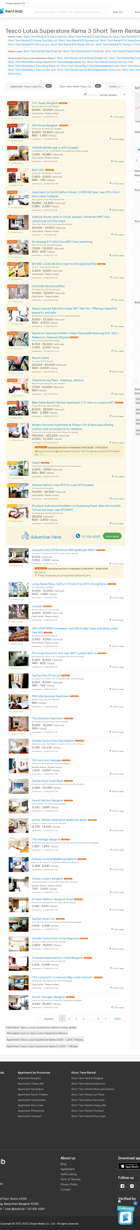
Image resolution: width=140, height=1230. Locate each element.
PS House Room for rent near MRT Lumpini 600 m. (64, 653)
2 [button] (69, 1018)
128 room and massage (46, 760)
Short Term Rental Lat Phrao (87, 1094)
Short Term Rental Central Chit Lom (107, 61)
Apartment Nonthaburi (31, 1088)
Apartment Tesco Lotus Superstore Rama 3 (32, 86)
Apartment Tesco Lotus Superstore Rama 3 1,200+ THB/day (42, 1046)
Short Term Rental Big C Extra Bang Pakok (31, 65)
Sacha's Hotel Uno (43, 918)
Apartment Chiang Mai (31, 1083)
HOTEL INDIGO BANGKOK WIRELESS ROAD (59, 819)
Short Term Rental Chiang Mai (88, 1105)
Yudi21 (36, 462)
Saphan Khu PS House (46, 675)
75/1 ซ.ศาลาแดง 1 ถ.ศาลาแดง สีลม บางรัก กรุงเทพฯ (62, 977)
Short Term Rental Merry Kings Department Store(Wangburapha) (44, 61)
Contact (65, 1189)
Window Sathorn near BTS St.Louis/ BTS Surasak (63, 484)
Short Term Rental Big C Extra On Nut (29, 69)
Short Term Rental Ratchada (87, 1099)
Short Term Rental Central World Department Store (86, 69)
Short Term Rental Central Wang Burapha (80, 57)
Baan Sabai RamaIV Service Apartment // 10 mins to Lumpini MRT (73, 402)
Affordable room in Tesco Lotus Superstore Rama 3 (37, 1033)
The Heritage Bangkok (46, 839)
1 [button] (62, 1018)
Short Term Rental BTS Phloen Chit (70, 44)
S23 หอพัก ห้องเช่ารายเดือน (48, 285)
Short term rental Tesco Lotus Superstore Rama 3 (81, 86)
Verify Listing (68, 1173)
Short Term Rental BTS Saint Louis (43, 36)
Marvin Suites (40, 357)
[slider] (136, 150)
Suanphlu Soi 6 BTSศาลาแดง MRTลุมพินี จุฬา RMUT (64, 549)
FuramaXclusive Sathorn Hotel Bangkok (57, 957)
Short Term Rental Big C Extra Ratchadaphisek (87, 65)
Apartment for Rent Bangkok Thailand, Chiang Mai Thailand (16, 11)
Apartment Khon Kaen (30, 1105)
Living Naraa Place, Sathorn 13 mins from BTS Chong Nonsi (69, 583)
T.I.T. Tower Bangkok (45, 102)
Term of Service (70, 1179)
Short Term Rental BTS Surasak (76, 40)
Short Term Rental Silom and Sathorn (92, 1088)
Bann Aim (38, 169)
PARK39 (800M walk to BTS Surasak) (55, 147)
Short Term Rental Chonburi (87, 1110)
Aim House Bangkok (45, 125)
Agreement (67, 1168)
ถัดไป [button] (118, 1018)
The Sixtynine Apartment (48, 718)
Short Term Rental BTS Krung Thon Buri (30, 40)
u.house (37, 606)
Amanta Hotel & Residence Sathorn (54, 858)
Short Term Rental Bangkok (87, 1078)
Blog (63, 1163)
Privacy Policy (69, 1184)
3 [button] (76, 1018)
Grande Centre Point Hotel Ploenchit (55, 938)
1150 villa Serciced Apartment (50, 695)
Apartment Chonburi (29, 1116)
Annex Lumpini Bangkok (47, 878)
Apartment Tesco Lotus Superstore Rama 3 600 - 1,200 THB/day (45, 1039)
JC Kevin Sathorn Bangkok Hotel (52, 899)
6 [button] (98, 1018)
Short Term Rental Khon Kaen (88, 1116)
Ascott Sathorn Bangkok (47, 800)
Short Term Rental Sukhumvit (88, 1083)
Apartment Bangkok (29, 1078)
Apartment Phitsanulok (31, 1110)
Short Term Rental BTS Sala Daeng (88, 36)
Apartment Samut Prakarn (33, 1094)
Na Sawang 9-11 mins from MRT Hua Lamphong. (62, 241)
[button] (91, 1018)
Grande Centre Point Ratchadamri (53, 740)
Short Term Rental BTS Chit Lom (26, 44)
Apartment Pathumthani (32, 1099)
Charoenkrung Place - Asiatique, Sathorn (58, 379)
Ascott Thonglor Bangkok (48, 996)
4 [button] (83, 1018)
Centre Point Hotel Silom (47, 780)
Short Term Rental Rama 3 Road (81, 51)
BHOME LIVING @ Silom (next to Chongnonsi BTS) (64, 263)
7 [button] (105, 1018)
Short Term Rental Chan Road (40, 51)
